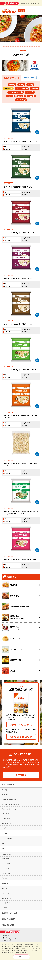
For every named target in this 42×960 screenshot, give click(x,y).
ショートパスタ (6, 818)
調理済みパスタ (6, 823)
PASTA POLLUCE (7, 854)
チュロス (4, 878)
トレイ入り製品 (6, 863)
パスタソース (5, 828)
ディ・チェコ (5, 843)
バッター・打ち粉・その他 (9, 799)
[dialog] (21, 951)
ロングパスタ (5, 814)
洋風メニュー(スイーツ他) (9, 809)
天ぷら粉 (4, 790)
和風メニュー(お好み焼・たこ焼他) (11, 804)
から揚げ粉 (5, 795)
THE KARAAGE (6, 873)
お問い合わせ (21, 774)
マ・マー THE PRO (7, 839)
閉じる (21, 957)
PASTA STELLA (6, 859)
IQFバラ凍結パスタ (7, 868)
